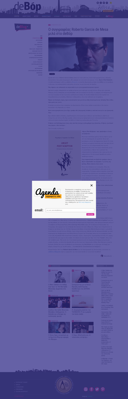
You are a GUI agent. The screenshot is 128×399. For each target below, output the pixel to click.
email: (38, 210)
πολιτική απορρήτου (85, 202)
